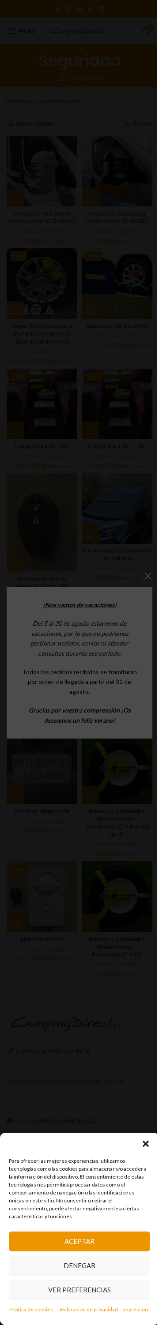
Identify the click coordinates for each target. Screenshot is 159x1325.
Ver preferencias (79, 1290)
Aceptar (79, 1241)
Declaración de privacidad (87, 1309)
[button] (145, 1143)
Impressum (136, 1309)
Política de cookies (31, 1309)
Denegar (79, 1265)
